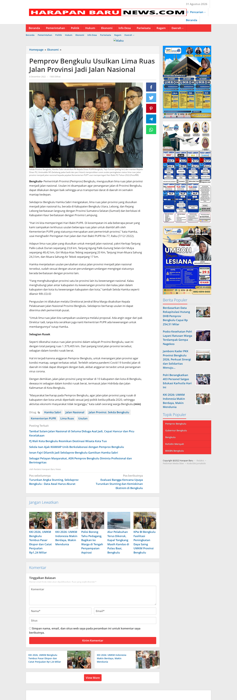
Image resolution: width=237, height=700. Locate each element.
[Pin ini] (151, 108)
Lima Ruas (67, 418)
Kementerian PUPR (43, 418)
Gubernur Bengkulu (176, 430)
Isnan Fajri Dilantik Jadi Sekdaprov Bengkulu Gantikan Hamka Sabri (73, 452)
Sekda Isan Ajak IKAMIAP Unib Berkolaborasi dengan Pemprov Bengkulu (76, 447)
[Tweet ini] (151, 97)
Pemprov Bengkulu (175, 423)
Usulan (83, 418)
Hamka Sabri (52, 412)
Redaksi (200, 460)
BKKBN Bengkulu (174, 450)
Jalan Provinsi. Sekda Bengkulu (109, 412)
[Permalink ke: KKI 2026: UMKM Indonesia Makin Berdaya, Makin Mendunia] (66, 520)
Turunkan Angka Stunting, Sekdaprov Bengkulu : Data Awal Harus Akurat (54, 480)
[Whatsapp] (151, 129)
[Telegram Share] (151, 118)
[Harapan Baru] (106, 12)
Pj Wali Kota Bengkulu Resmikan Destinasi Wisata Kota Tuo (68, 441)
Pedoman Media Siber (173, 463)
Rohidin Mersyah (174, 443)
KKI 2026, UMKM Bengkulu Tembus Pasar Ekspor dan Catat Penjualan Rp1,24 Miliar (44, 658)
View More (93, 678)
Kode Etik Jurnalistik (196, 463)
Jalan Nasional (74, 412)
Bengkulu (170, 437)
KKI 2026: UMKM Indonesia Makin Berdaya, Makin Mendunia (111, 658)
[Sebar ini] (151, 87)
